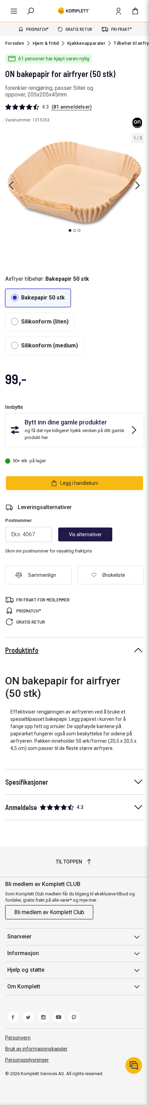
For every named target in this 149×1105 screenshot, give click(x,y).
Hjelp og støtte (25, 970)
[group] (74, 184)
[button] (38, 298)
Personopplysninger (27, 1060)
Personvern (17, 1037)
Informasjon (23, 953)
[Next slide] (137, 185)
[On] (137, 123)
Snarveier (19, 936)
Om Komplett (23, 986)
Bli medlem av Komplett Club (49, 912)
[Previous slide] (11, 185)
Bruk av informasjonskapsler (36, 1049)
